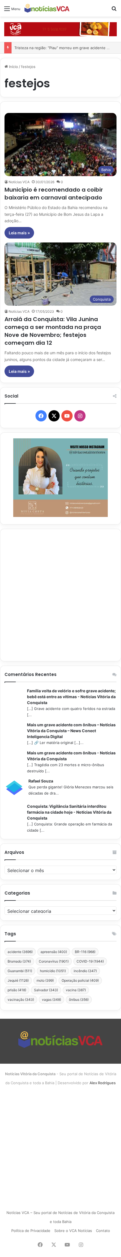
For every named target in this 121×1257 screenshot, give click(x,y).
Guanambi (20, 971)
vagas (51, 999)
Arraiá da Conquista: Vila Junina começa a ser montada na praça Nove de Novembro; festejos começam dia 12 (53, 331)
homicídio (53, 971)
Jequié (18, 980)
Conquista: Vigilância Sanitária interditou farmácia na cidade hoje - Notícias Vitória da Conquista (69, 812)
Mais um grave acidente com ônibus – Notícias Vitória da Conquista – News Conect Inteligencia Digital (71, 730)
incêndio (85, 971)
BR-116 (85, 952)
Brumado (19, 961)
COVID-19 (90, 961)
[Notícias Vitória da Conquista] (47, 8)
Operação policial (80, 980)
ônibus (79, 999)
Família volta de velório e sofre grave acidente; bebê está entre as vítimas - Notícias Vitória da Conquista (71, 696)
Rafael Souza (40, 781)
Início (13, 66)
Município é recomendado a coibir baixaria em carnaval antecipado (54, 193)
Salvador (46, 990)
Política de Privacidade (30, 1230)
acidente (20, 952)
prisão (17, 990)
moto (45, 980)
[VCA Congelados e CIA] (60, 29)
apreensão (54, 952)
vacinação (21, 999)
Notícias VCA (19, 182)
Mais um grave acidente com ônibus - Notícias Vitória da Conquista (71, 755)
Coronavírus (54, 961)
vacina (76, 990)
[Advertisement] (60, 595)
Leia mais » (19, 232)
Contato (103, 1230)
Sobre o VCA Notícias (73, 1230)
